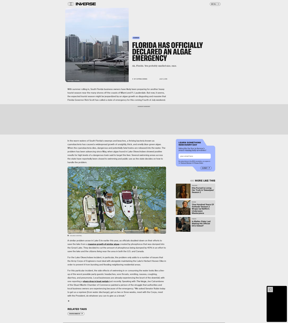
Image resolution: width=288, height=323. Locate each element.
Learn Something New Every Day (190, 143)
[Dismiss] (284, 288)
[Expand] (269, 288)
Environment (74, 314)
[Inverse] (85, 3)
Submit (205, 168)
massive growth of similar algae (103, 244)
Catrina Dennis (141, 79)
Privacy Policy (198, 163)
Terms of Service (186, 163)
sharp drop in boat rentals (96, 281)
